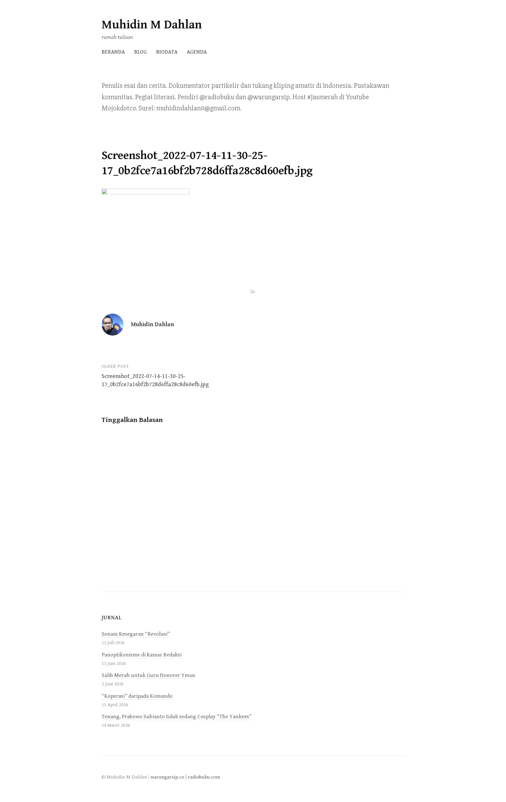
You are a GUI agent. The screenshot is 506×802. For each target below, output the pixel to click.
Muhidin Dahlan (152, 324)
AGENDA (197, 52)
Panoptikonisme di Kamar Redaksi (142, 655)
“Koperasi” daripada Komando (137, 696)
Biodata (166, 52)
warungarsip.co (167, 777)
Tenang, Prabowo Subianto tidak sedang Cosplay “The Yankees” (177, 717)
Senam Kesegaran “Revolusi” (136, 634)
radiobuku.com (204, 777)
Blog (140, 52)
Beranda (113, 52)
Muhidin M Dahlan (152, 25)
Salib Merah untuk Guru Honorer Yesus (148, 675)
